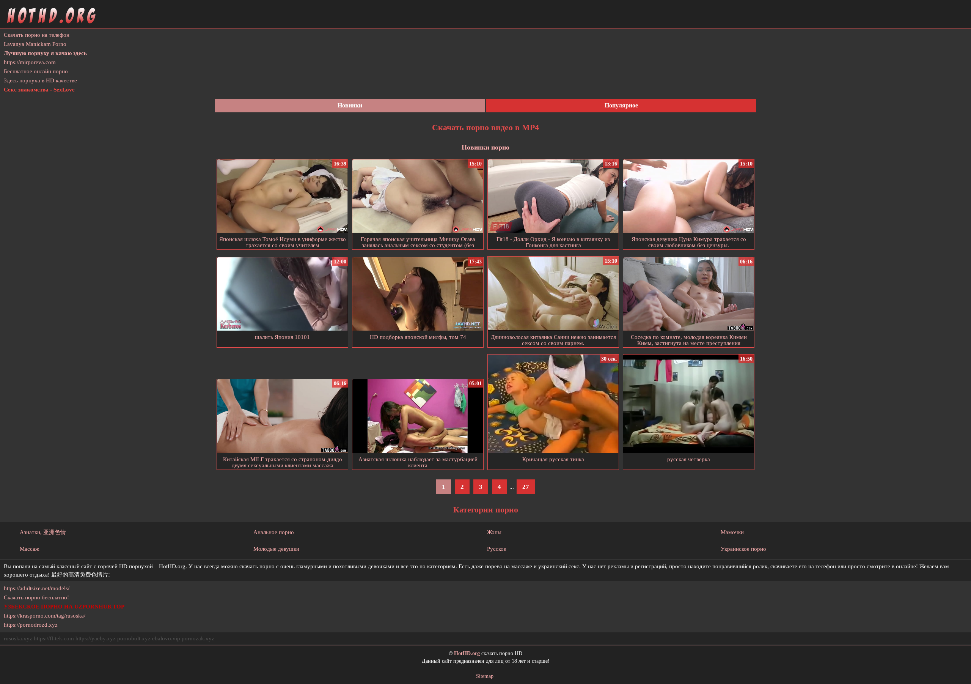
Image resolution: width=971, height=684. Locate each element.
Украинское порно (743, 549)
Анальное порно (273, 532)
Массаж (29, 549)
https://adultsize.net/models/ (36, 588)
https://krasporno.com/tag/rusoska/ (44, 616)
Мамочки (732, 532)
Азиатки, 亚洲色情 (43, 532)
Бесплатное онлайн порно (36, 71)
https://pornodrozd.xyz (31, 625)
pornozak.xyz (198, 638)
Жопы (494, 532)
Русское (496, 549)
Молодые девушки (276, 549)
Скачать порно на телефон (36, 35)
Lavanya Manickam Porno (35, 44)
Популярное (621, 105)
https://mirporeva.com (30, 62)
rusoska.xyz (18, 638)
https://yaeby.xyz (95, 638)
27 (525, 486)
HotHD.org (467, 653)
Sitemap (484, 676)
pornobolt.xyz (134, 638)
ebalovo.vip (166, 638)
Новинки (350, 105)
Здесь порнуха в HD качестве (40, 80)
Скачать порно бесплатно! (36, 597)
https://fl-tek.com (54, 638)
